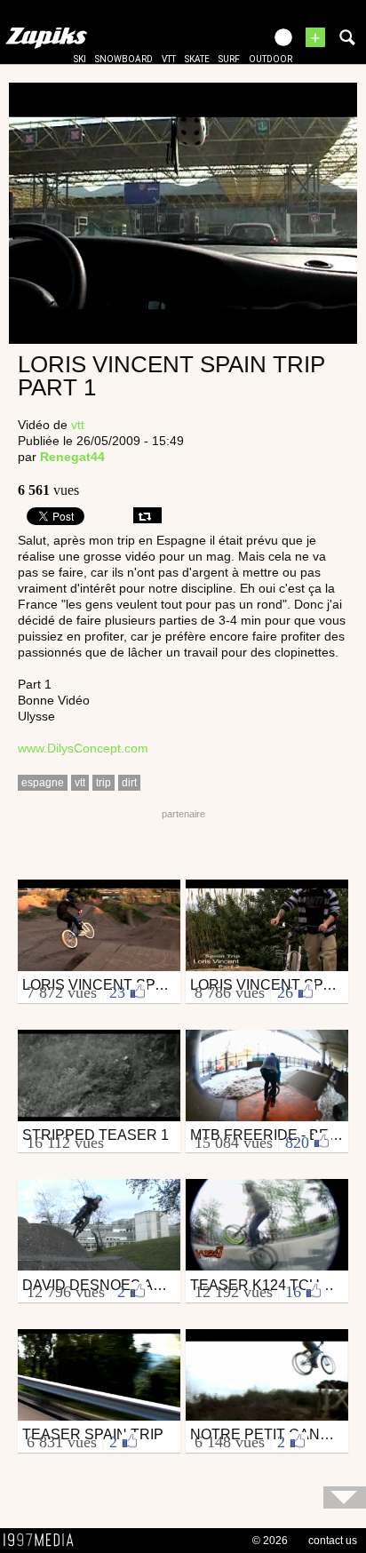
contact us (332, 1540)
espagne (42, 782)
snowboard (124, 59)
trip (103, 782)
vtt (169, 59)
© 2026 (270, 1540)
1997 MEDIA (43, 1540)
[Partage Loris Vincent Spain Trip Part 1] (147, 515)
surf (229, 59)
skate (197, 59)
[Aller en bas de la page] (344, 1497)
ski (80, 59)
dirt (129, 782)
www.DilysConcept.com (83, 748)
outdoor (270, 59)
